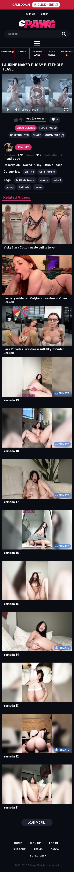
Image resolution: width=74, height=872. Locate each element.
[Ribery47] (8, 147)
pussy (10, 187)
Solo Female (47, 171)
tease (38, 187)
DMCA (55, 849)
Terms (38, 849)
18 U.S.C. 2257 (37, 855)
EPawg (32, 865)
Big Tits (29, 171)
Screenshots (19, 135)
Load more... (37, 822)
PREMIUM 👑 (7, 51)
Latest (22, 51)
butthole (24, 187)
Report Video (48, 128)
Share (37, 135)
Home (18, 843)
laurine (44, 180)
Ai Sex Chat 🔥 (67, 53)
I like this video (16, 120)
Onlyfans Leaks (37, 53)
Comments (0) (54, 135)
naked (57, 180)
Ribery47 (23, 147)
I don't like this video (21, 120)
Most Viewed (52, 53)
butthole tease (25, 180)
